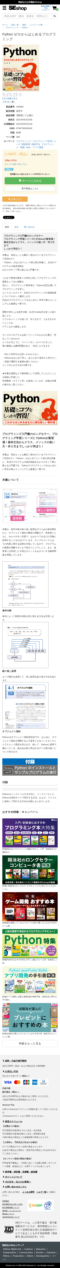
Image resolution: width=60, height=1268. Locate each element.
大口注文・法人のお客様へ (17, 1182)
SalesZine (51, 1252)
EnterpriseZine (9, 1252)
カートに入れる (31, 180)
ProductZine (18, 1256)
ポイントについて (13, 1177)
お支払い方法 (11, 1071)
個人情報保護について (10, 1207)
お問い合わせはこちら (15, 1186)
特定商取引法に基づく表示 (12, 1204)
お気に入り (16, 199)
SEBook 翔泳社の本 (12, 1249)
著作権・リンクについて (11, 1211)
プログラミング (23, 141)
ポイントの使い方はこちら (16, 164)
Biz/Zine (39, 1252)
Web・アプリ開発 (34, 147)
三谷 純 (5, 102)
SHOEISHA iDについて (11, 1217)
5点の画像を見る (9, 98)
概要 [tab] (7, 227)
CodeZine (28, 1249)
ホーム (5, 25)
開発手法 (36, 144)
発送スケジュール (13, 1121)
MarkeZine (40, 1249)
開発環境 (26, 144)
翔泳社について (8, 1214)
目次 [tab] (16, 227)
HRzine (6, 1256)
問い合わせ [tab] (29, 227)
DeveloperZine (42, 1256)
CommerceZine (26, 1252)
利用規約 (5, 1201)
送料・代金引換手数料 (15, 1061)
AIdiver (30, 1256)
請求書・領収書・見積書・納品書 (20, 1172)
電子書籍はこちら (30, 188)
